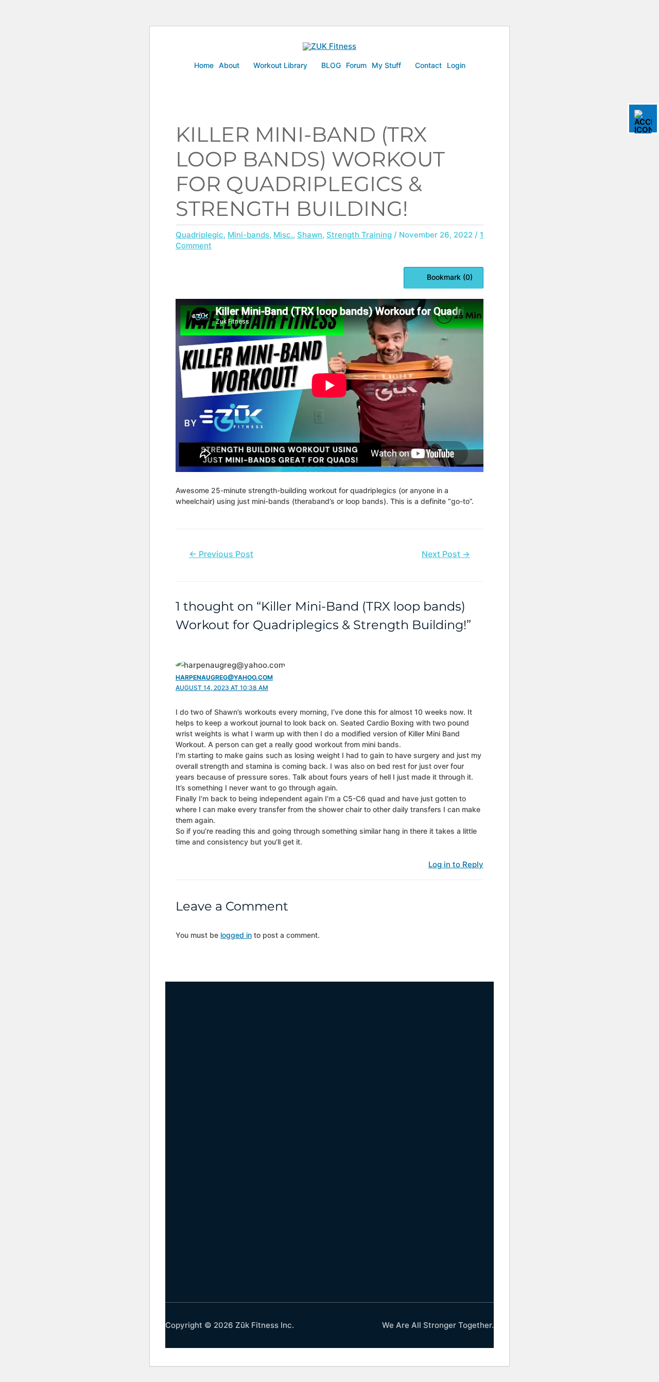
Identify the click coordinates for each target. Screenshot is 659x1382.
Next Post (446, 554)
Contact (428, 65)
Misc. (283, 235)
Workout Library (280, 65)
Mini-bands (248, 235)
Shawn (309, 235)
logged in (236, 935)
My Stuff (386, 65)
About (229, 65)
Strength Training (359, 235)
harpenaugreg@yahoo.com (224, 677)
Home (204, 65)
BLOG (331, 65)
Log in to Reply (455, 864)
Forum (356, 65)
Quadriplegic (199, 235)
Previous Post (221, 554)
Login (456, 65)
